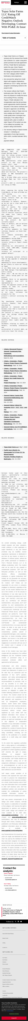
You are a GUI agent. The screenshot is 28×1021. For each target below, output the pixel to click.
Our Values (4, 957)
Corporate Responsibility (7, 993)
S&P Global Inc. (7, 952)
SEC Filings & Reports (7, 975)
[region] (14, 1009)
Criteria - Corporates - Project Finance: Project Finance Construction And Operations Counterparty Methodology (13, 419)
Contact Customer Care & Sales (9, 979)
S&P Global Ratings (9, 928)
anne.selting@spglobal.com (11, 890)
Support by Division (6, 982)
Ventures (4, 962)
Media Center (5, 938)
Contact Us (4, 947)
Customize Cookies (14, 1013)
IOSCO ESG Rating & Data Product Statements (12, 997)
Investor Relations (6, 968)
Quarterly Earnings (6, 973)
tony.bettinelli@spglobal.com (11, 879)
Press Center (5, 964)
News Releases (5, 971)
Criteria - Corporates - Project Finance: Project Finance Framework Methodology (15, 363)
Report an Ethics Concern (7, 984)
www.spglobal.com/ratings (10, 815)
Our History (4, 959)
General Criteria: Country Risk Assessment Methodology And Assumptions (14, 398)
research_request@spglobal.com (12, 859)
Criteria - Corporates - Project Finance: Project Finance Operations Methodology (15, 371)
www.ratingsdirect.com (19, 817)
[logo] (5, 2)
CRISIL (4, 942)
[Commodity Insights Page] (16, 922)
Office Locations (5, 986)
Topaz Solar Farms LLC (11, 447)
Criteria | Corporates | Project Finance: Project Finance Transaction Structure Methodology (16, 388)
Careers (4, 991)
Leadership (4, 995)
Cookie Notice (10, 1010)
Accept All (14, 1018)
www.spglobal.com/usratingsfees (12, 830)
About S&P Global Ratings (8, 933)
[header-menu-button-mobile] (25, 2)
